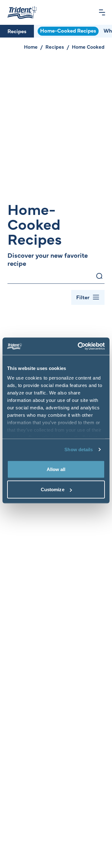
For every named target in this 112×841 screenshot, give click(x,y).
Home (31, 46)
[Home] (21, 12)
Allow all (56, 469)
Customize (52, 489)
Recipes (16, 31)
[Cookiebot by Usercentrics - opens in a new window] (79, 346)
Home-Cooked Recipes (68, 30)
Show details (78, 449)
